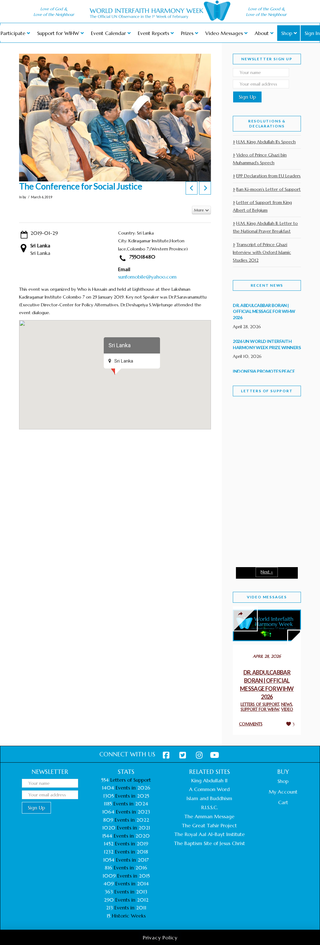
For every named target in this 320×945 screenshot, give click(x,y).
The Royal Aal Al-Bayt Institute (209, 834)
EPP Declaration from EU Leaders (268, 176)
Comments (250, 724)
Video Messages (267, 597)
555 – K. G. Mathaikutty (261, 436)
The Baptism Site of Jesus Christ (209, 843)
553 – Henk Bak (260, 538)
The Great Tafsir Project (209, 825)
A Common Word (209, 789)
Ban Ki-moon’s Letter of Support (268, 189)
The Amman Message (209, 816)
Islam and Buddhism (209, 798)
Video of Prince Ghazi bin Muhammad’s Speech (260, 159)
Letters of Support (266, 390)
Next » (267, 572)
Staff (249, 437)
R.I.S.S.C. (209, 807)
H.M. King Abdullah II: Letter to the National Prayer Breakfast (265, 227)
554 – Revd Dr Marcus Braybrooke (263, 491)
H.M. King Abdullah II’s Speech (266, 142)
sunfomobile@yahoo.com (147, 277)
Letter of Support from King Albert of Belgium (262, 206)
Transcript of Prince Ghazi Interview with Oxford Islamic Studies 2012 (262, 252)
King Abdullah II (209, 780)
